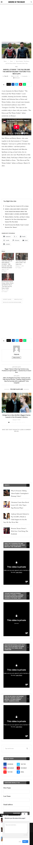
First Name (7, 788)
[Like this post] (9, 84)
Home (5, 61)
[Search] (31, 2)
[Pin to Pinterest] (20, 84)
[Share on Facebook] (13, 84)
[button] (3, 407)
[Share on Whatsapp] (24, 84)
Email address (8, 804)
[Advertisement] (16, 21)
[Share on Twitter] (16, 84)
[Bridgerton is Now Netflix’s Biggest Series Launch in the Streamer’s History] (16, 403)
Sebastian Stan (18, 299)
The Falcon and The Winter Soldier (12, 302)
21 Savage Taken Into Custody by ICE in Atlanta (17, 206)
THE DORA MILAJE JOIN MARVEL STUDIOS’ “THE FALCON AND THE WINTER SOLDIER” (7, 264)
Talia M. (6, 76)
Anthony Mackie (7, 299)
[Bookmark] (29, 395)
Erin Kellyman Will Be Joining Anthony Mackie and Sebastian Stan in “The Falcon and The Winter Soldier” (7, 284)
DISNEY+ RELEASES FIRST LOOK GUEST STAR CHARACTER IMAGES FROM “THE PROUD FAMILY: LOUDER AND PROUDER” (16, 211)
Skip (20, 841)
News (11, 61)
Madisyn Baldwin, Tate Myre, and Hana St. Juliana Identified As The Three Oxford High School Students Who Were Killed (17, 219)
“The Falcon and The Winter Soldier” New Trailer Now (21, 262)
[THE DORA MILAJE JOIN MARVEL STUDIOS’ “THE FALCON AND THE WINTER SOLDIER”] (8, 256)
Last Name (7, 796)
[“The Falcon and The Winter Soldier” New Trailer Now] (22, 256)
